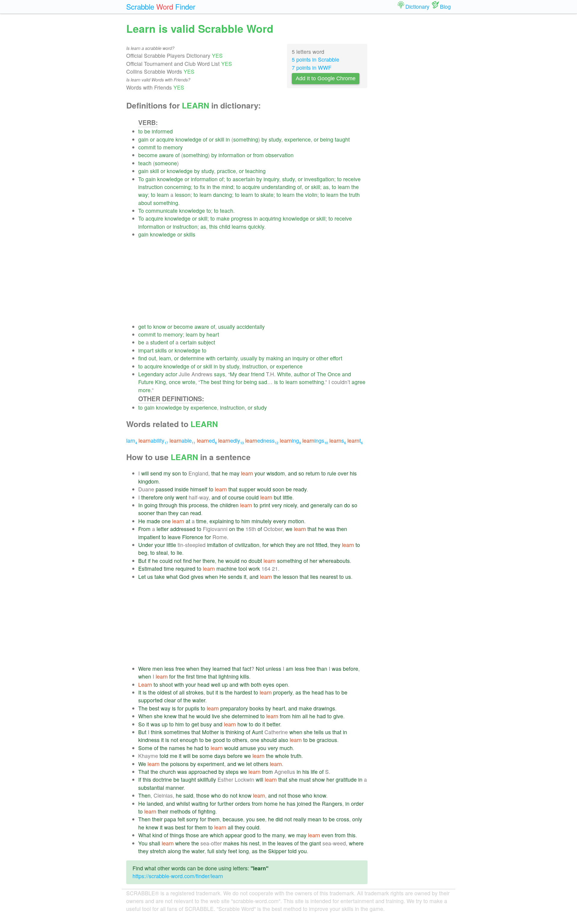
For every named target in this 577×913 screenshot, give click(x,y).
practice (226, 171)
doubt (255, 560)
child (224, 226)
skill (219, 139)
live (216, 716)
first (190, 676)
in (228, 139)
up (225, 684)
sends (235, 576)
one (166, 521)
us (150, 576)
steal (162, 552)
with (210, 358)
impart (146, 350)
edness (261, 440)
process (198, 505)
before (350, 668)
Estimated (150, 568)
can (338, 505)
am (289, 668)
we (288, 529)
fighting (206, 811)
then (342, 529)
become (147, 155)
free (180, 668)
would (264, 489)
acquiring (270, 218)
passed (164, 489)
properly (282, 692)
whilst (183, 803)
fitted (321, 544)
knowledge (188, 139)
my (167, 473)
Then (144, 795)
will (145, 473)
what (172, 576)
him (245, 521)
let (249, 764)
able (182, 440)
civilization (247, 544)
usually (226, 326)
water (198, 700)
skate (267, 194)
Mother (210, 732)
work (254, 568)
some (206, 755)
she (158, 716)
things (177, 835)
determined (245, 716)
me (173, 755)
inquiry (271, 179)
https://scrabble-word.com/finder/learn (178, 876)
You (143, 843)
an (288, 358)
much (286, 748)
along (174, 851)
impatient (149, 537)
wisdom (276, 473)
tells (319, 732)
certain (188, 342)
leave (174, 537)
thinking (235, 732)
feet (232, 851)
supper (247, 489)
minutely (262, 521)
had (321, 716)
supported (150, 700)
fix (202, 187)
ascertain (244, 179)
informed (162, 131)
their (163, 811)
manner (175, 787)
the (216, 187)
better (273, 724)
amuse (248, 748)
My (233, 374)
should (269, 740)
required (185, 568)
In (140, 505)
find (142, 358)
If (139, 779)
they (173, 513)
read (195, 513)
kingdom (148, 481)
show (318, 779)
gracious (327, 740)
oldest (164, 692)
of (205, 139)
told (164, 755)
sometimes (177, 732)
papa (170, 819)
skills (189, 234)
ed (207, 440)
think (156, 732)
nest (254, 843)
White (284, 374)
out (152, 358)
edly (231, 440)
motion (296, 521)
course (236, 497)
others (239, 740)
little (287, 497)
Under (145, 544)
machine (226, 568)
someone (166, 163)
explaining (221, 521)
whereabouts (334, 560)
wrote (188, 382)
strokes (194, 692)
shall (154, 843)
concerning (177, 187)
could (252, 497)
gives (197, 576)
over (343, 473)
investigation (319, 179)
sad (262, 382)
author (301, 374)
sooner (146, 513)
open (282, 684)
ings (315, 440)
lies (314, 576)
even (327, 835)
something (245, 139)
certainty (227, 358)
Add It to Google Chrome (326, 78)
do (347, 505)
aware (166, 155)
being (326, 139)
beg (142, 552)
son (176, 473)
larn (131, 440)
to (140, 131)
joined (304, 803)
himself (198, 489)
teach (144, 163)
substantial (151, 787)
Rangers (332, 803)
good (219, 740)
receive (352, 179)
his (353, 473)
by (264, 139)
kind (157, 835)
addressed (182, 529)
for (239, 382)
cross (342, 819)
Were (144, 668)
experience (297, 139)
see (260, 819)
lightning (228, 676)
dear (244, 374)
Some (145, 748)
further (226, 803)
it (245, 576)
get (142, 326)
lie (179, 552)
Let (142, 576)
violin (311, 194)
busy (206, 724)
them (214, 819)
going (150, 505)
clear (170, 700)
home (271, 803)
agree (358, 382)
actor (171, 374)
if (149, 560)
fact (247, 668)
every (279, 521)
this (213, 226)
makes (231, 843)
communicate (161, 210)
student (159, 342)
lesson (183, 194)
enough (189, 740)
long (244, 851)
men (157, 668)
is (276, 382)
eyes (268, 684)
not (310, 544)
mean (314, 819)
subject (206, 342)
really (299, 819)
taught (342, 139)
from (258, 155)
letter (163, 529)
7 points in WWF (311, 67)
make (223, 218)
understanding (278, 187)
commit (147, 147)
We (142, 764)
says (219, 374)
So (141, 724)
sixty (221, 851)
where (182, 843)
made (153, 521)
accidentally (251, 326)
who (216, 795)
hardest (243, 692)
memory (173, 147)
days (220, 755)
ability (153, 440)
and (346, 374)
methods (180, 811)
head (203, 684)
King (160, 382)
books (256, 708)
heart (212, 334)
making (274, 358)
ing (290, 440)
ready (300, 489)
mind (227, 187)
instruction (150, 187)
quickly (256, 226)
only (169, 497)
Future (146, 382)
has (329, 692)
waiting (199, 803)
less (169, 668)
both (256, 684)
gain (143, 139)
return (313, 473)
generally (321, 505)
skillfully (206, 779)
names (177, 748)
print (265, 505)
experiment (210, 764)
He (141, 521)
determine (192, 358)
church (168, 771)
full (210, 851)
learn (344, 187)
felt (181, 819)
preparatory (234, 708)
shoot (166, 684)
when (211, 576)
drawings (324, 708)
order (357, 803)
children (229, 505)
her (197, 560)
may (234, 473)
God (184, 576)
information (231, 155)
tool (242, 568)
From (144, 529)
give (338, 716)
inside (182, 489)
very (277, 505)
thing (228, 382)
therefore (152, 497)
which (277, 544)
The (321, 374)
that (215, 473)
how (242, 724)
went (181, 497)
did (279, 819)
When (145, 716)
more (144, 390)
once (175, 382)
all (182, 692)
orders (242, 803)
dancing (222, 194)
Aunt (257, 732)
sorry (192, 819)
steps (232, 771)
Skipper (277, 851)
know (159, 326)
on (232, 529)
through (168, 505)
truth (354, 194)
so (301, 473)
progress (241, 218)
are (301, 544)
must (305, 779)
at (188, 521)
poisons (179, 764)
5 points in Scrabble (315, 59)
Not (260, 668)
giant (315, 843)
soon (278, 489)
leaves (285, 843)
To (141, 179)
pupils (192, 708)
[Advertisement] (253, 281)
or (152, 139)
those (202, 795)
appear (233, 835)
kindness (149, 740)
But (142, 560)
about (145, 202)
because (233, 819)
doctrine (162, 779)
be (147, 131)
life (314, 771)
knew (170, 716)
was (330, 529)
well (215, 684)
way (143, 194)
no (244, 560)
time (201, 521)
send (156, 473)
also (283, 740)
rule (331, 473)
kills (244, 676)
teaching (255, 171)
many (278, 835)
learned (221, 668)
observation (279, 155)
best (216, 382)
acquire (165, 139)
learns (239, 226)
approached (202, 771)
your (260, 473)
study (275, 139)
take (159, 576)
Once (334, 374)
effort (336, 358)
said (188, 795)
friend (257, 374)
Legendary (151, 374)
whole (282, 755)
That (143, 771)
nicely (290, 505)
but (277, 497)
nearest (329, 576)
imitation (217, 544)
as (326, 187)
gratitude (346, 779)
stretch (158, 851)
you (262, 748)
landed (155, 803)
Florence (192, 537)
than (161, 513)
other (322, 358)
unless (273, 668)
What (144, 835)
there (209, 560)
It (139, 692)
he (225, 473)
